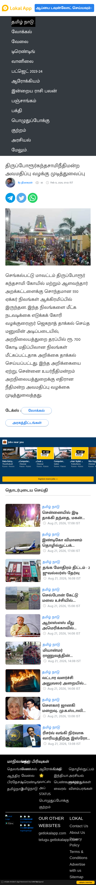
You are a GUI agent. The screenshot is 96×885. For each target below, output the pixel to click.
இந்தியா (61, 776)
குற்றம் (45, 807)
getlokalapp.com (52, 833)
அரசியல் (76, 776)
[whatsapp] (33, 199)
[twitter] (22, 199)
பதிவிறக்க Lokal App (85, 882)
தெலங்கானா (18, 769)
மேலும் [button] (19, 150)
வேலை (27, 776)
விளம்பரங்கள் (80, 789)
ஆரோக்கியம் (50, 769)
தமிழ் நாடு (22, 22)
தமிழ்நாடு (15, 789)
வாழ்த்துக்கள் (80, 782)
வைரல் (60, 789)
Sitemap (76, 877)
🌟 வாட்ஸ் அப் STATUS (45, 785)
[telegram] (11, 199)
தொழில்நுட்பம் (81, 769)
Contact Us (79, 826)
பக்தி (58, 769)
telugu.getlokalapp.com (58, 840)
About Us (77, 832)
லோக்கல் (29, 769)
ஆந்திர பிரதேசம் (14, 779)
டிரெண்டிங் (30, 782)
